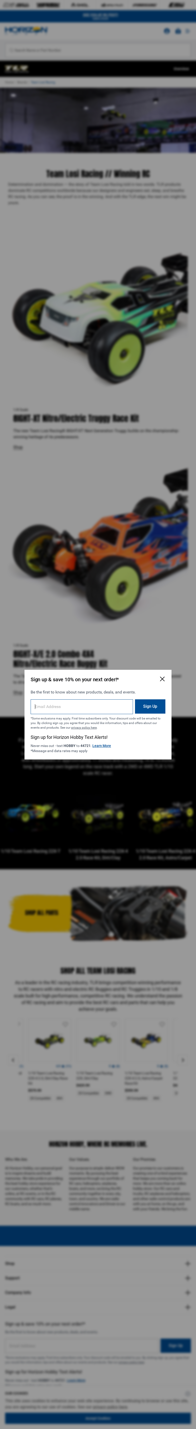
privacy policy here (84, 727)
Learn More (101, 746)
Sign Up (150, 706)
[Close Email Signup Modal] (162, 679)
